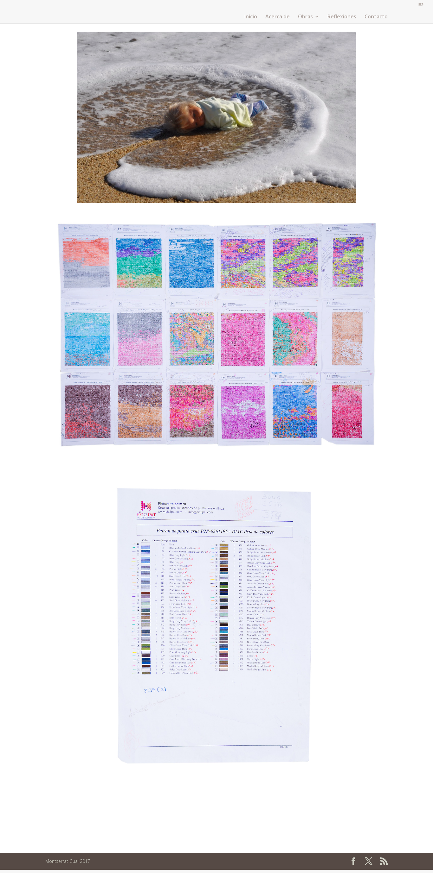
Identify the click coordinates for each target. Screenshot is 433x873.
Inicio (250, 17)
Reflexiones (341, 17)
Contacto (376, 17)
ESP (420, 5)
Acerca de (277, 17)
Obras (305, 17)
